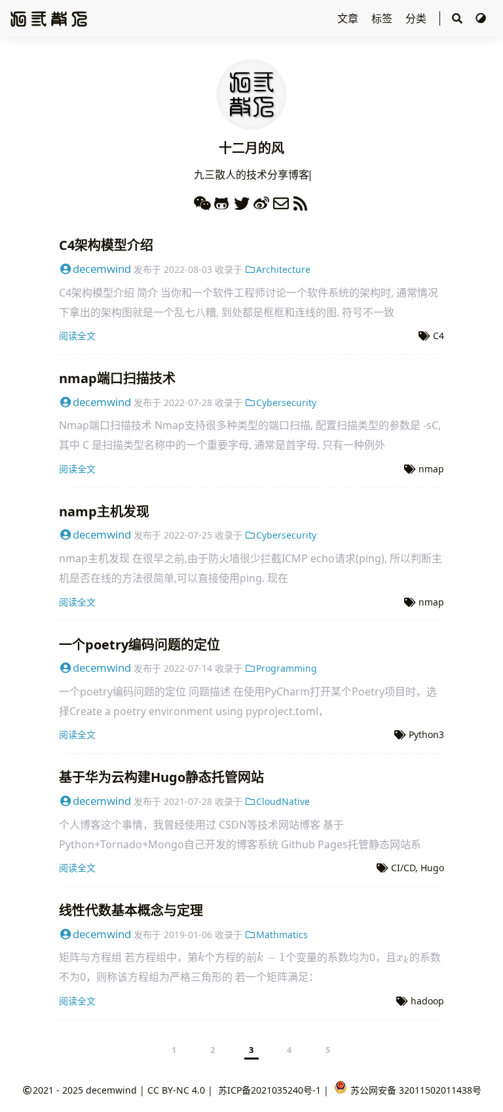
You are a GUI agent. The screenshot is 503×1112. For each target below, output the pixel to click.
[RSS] (300, 200)
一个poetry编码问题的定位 (139, 644)
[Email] (281, 200)
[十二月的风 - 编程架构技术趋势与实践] (49, 18)
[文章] (251, 122)
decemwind (102, 268)
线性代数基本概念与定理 (131, 910)
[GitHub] (222, 200)
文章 (349, 18)
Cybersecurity (286, 402)
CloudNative (283, 801)
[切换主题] (480, 18)
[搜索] (457, 18)
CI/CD (403, 867)
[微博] (261, 200)
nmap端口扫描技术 (117, 378)
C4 (438, 335)
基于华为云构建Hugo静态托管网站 (161, 777)
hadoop (427, 1001)
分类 (417, 18)
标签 (383, 18)
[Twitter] (242, 200)
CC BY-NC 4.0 (176, 1090)
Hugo (432, 867)
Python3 (426, 734)
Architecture (283, 269)
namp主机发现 (104, 511)
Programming (286, 668)
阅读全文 (77, 335)
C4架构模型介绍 (106, 245)
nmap (431, 469)
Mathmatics (282, 934)
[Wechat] (202, 200)
